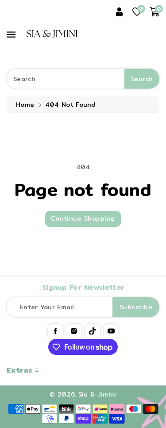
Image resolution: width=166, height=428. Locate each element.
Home (25, 104)
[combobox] (83, 79)
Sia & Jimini (97, 394)
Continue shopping (83, 218)
